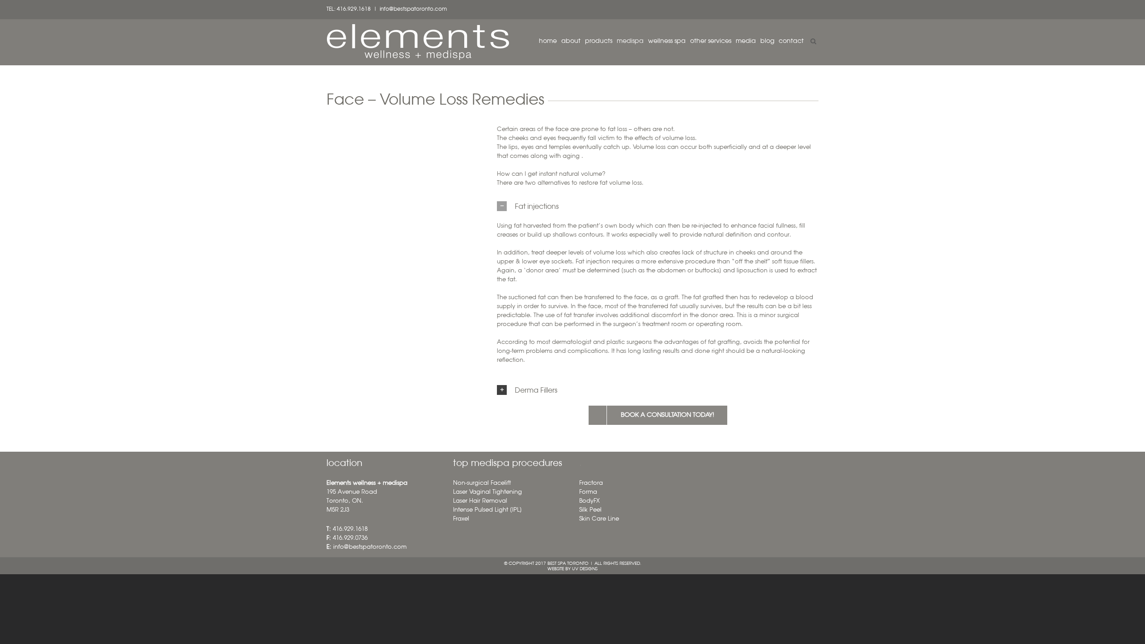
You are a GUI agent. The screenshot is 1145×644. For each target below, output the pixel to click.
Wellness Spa (667, 41)
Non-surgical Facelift (482, 483)
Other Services (710, 41)
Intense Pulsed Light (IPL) (487, 510)
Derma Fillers (536, 390)
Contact (791, 41)
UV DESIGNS (585, 569)
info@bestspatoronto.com (413, 9)
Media (746, 41)
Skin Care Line (599, 519)
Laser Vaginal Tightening (487, 492)
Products (598, 41)
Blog (767, 41)
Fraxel (461, 519)
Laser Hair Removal (480, 501)
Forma (588, 492)
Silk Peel (590, 510)
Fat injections (537, 207)
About (571, 41)
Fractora (591, 483)
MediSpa (630, 41)
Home (548, 41)
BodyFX (589, 501)
